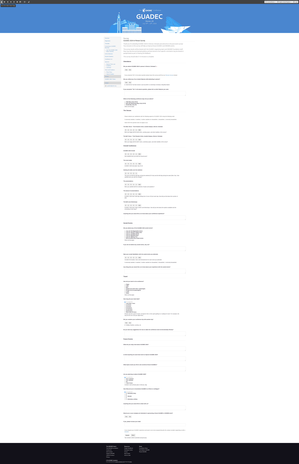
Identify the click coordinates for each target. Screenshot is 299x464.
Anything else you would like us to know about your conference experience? (143, 213)
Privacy (108, 457)
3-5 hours (128, 306)
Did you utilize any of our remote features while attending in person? (141, 79)
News (140, 446)
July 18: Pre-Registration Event (134, 231)
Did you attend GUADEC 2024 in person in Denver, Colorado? (139, 66)
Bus (127, 287)
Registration (107, 40)
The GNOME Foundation (112, 448)
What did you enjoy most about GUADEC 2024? (136, 344)
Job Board (108, 67)
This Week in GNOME (144, 450)
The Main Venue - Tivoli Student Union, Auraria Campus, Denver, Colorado (143, 126)
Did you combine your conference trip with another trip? (138, 319)
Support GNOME (110, 453)
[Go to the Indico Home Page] (1, 2)
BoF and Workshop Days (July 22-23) (136, 103)
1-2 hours (128, 305)
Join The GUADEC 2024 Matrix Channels (111, 50)
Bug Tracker (127, 453)
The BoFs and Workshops (130, 202)
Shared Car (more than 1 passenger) (135, 289)
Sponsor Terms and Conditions (110, 65)
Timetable (107, 43)
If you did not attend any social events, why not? (136, 244)
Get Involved (109, 451)
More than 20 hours (131, 312)
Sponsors (107, 61)
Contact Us (109, 450)
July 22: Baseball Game (132, 235)
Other (127, 293)
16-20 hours (129, 310)
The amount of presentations (131, 191)
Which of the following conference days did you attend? (138, 99)
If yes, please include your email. (132, 421)
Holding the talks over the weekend (132, 170)
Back (133, 435)
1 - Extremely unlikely (131, 399)
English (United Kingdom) (284, 2)
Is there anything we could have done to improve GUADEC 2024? (140, 355)
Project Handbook (128, 448)
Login (296, 2)
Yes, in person (130, 379)
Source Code (127, 455)
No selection (129, 302)
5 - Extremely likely (131, 393)
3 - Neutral (129, 396)
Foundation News (143, 448)
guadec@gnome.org (111, 85)
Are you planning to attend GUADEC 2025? (134, 374)
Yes (126, 70)
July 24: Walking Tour (132, 237)
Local (127, 291)
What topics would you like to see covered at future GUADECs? (140, 365)
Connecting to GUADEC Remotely (110, 47)
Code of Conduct (110, 74)
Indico (130, 461)
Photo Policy (109, 72)
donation (127, 432)
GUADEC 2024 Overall (129, 151)
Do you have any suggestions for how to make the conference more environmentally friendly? (148, 330)
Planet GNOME (142, 451)
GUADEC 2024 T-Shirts (110, 79)
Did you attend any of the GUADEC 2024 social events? (138, 228)
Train (127, 286)
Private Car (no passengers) (133, 290)
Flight (127, 284)
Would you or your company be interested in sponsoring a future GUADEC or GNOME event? (148, 413)
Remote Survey (169, 75)
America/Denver (270, 2)
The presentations (128, 181)
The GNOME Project (111, 446)
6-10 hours (129, 308)
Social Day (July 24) (131, 105)
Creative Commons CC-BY (120, 461)
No (130, 70)
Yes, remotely (129, 380)
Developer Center (128, 450)
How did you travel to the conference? (133, 281)
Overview (107, 38)
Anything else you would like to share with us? (135, 404)
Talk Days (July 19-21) (132, 102)
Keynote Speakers (109, 56)
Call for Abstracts (109, 53)
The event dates (127, 160)
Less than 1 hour (130, 303)
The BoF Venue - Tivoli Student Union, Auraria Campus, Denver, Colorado (142, 136)
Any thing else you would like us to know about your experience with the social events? (146, 267)
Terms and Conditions (110, 69)
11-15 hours (129, 309)
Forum (126, 451)
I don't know (129, 383)
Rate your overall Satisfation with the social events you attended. (140, 254)
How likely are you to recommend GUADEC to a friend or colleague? (141, 389)
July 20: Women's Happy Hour (134, 232)
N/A (139, 130)
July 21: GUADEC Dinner (132, 234)
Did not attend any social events (134, 238)
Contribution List (108, 59)
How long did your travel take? (131, 299)
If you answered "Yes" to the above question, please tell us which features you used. (146, 89)
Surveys (107, 76)
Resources (127, 446)
